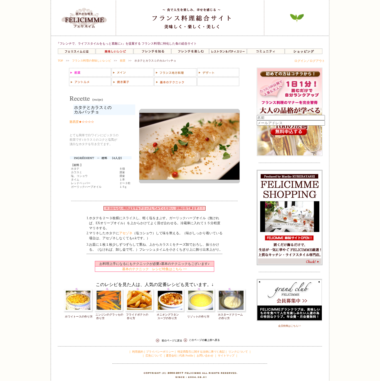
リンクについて (238, 351)
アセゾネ (125, 233)
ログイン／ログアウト (309, 60)
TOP (60, 60)
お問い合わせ (205, 355)
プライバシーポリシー (160, 351)
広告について (153, 355)
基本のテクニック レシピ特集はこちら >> (154, 269)
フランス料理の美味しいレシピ (91, 60)
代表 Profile (186, 355)
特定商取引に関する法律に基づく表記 (201, 351)
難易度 (74, 121)
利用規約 (137, 351)
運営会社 (171, 355)
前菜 (122, 60)
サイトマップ (226, 355)
